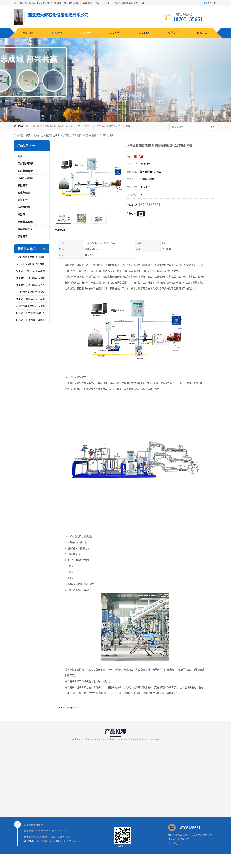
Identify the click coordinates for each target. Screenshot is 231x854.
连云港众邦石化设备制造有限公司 (40, 836)
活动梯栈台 (24, 207)
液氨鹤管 (23, 185)
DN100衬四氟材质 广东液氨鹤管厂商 (32, 306)
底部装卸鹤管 (25, 171)
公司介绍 (115, 32)
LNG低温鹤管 (25, 178)
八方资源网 (43, 841)
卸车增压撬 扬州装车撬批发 (30, 320)
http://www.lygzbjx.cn (68, 707)
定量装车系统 (25, 222)
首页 (28, 135)
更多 (45, 249)
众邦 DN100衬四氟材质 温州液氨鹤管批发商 (32, 278)
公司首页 (28, 32)
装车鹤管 (23, 236)
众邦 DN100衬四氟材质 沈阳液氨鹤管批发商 (32, 285)
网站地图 (76, 841)
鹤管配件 (23, 200)
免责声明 (54, 841)
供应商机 (57, 32)
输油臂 (21, 214)
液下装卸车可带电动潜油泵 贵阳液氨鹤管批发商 (32, 264)
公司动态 (144, 32)
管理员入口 (65, 841)
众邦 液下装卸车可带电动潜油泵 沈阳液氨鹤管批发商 (32, 271)
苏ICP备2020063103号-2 (58, 830)
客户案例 (173, 32)
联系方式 (202, 32)
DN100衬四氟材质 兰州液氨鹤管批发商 (32, 292)
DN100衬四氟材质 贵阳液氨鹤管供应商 (32, 257)
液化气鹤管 (24, 192)
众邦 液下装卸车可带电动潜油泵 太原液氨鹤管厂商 (32, 299)
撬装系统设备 (52, 135)
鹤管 (20, 156)
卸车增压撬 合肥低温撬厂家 (30, 313)
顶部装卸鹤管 (25, 163)
